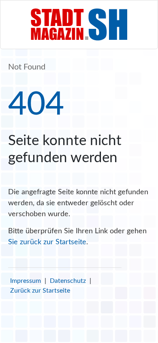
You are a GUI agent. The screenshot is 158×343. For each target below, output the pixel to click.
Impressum (25, 281)
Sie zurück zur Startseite (47, 242)
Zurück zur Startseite (40, 290)
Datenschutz (68, 281)
